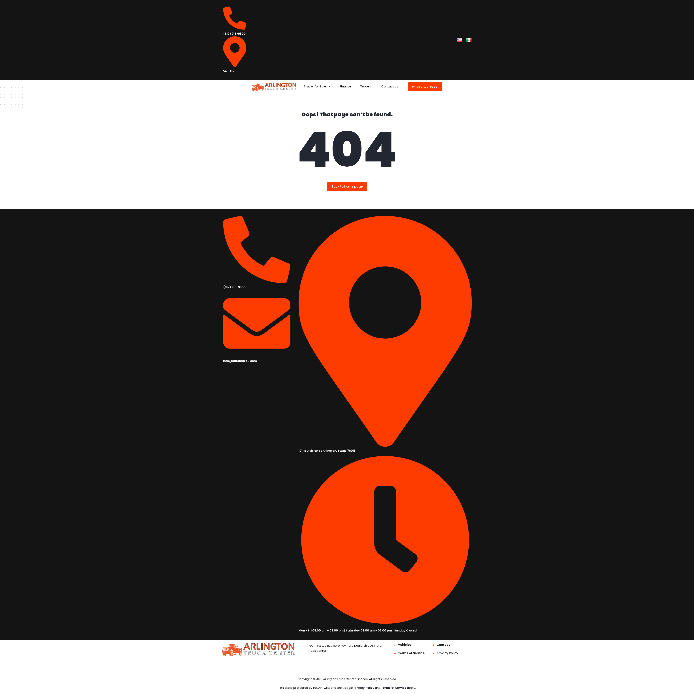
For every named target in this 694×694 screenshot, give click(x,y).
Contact (443, 645)
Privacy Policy (447, 653)
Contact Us (389, 86)
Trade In (366, 86)
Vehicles (405, 645)
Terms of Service (411, 653)
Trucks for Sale (315, 86)
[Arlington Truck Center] (274, 87)
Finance (345, 86)
